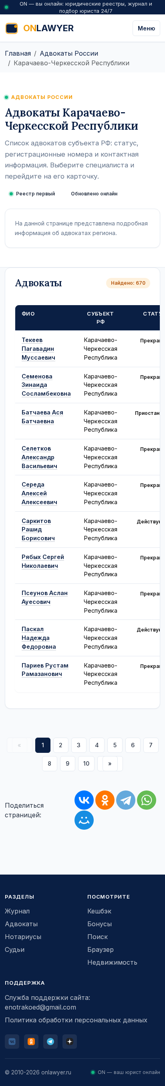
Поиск (97, 937)
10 (86, 763)
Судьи (14, 949)
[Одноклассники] (105, 800)
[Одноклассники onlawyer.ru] (31, 1041)
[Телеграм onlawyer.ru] (50, 1041)
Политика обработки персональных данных (76, 1020)
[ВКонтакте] (84, 800)
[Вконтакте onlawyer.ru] (12, 1041)
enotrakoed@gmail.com (40, 1007)
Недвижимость (112, 962)
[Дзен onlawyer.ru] (69, 1041)
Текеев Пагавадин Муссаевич (38, 348)
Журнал (17, 911)
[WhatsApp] (146, 800)
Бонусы (99, 924)
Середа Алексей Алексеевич (39, 493)
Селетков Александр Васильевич (39, 457)
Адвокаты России (69, 53)
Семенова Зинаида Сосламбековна (46, 385)
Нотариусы (23, 937)
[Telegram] (125, 800)
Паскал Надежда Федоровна (39, 637)
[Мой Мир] (84, 820)
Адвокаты (21, 924)
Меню (146, 28)
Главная (18, 53)
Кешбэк (99, 911)
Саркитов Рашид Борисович (38, 529)
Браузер (100, 949)
